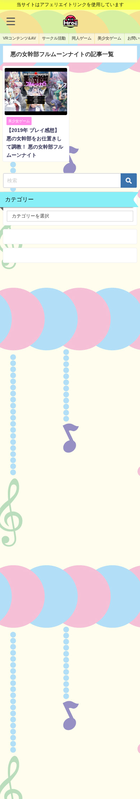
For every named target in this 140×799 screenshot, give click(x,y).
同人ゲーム (82, 38)
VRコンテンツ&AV (19, 38)
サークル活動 (54, 38)
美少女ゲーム (109, 38)
